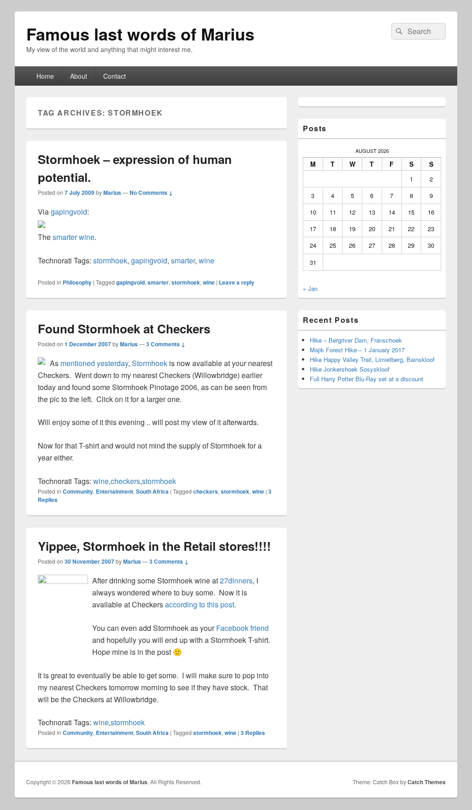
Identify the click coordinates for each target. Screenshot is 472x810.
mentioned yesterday (94, 363)
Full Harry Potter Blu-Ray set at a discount (366, 378)
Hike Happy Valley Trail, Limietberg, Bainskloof (372, 359)
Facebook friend (242, 628)
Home (45, 76)
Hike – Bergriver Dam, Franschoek (356, 340)
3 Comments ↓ (165, 344)
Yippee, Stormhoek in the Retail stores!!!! (154, 545)
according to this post (199, 604)
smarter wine (73, 237)
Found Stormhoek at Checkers (124, 328)
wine (206, 260)
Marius (112, 192)
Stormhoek (149, 363)
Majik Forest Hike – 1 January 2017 (357, 349)
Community (78, 491)
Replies (253, 732)
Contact (114, 76)
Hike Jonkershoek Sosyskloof (349, 369)
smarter (183, 260)
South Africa (152, 491)
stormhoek (110, 260)
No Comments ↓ (151, 192)
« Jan (310, 288)
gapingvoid (69, 211)
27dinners (236, 580)
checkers (125, 481)
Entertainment (114, 491)
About (78, 76)
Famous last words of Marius (140, 34)
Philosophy (77, 282)
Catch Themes (426, 782)
